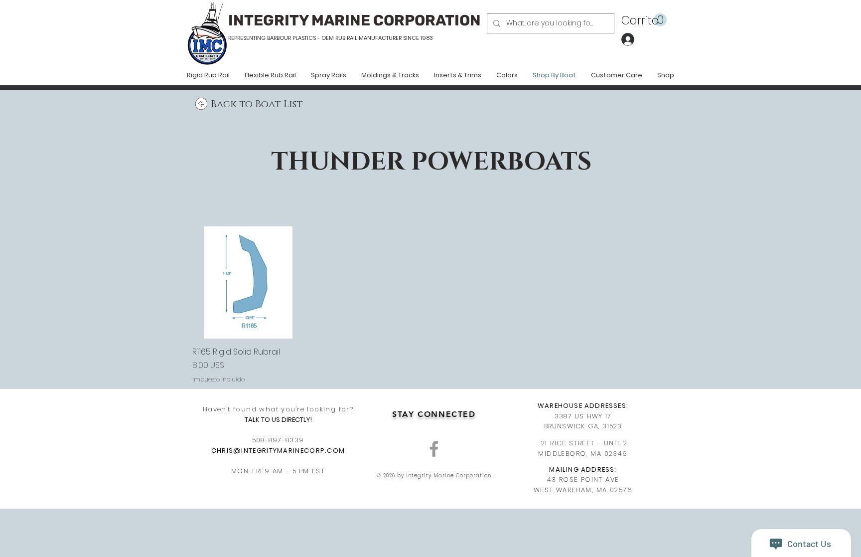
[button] (644, 20)
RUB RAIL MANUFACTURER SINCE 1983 (383, 38)
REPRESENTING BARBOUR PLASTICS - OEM (281, 38)
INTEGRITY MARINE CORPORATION (354, 20)
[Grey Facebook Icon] (434, 448)
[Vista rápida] (248, 282)
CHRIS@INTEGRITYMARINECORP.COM (278, 450)
